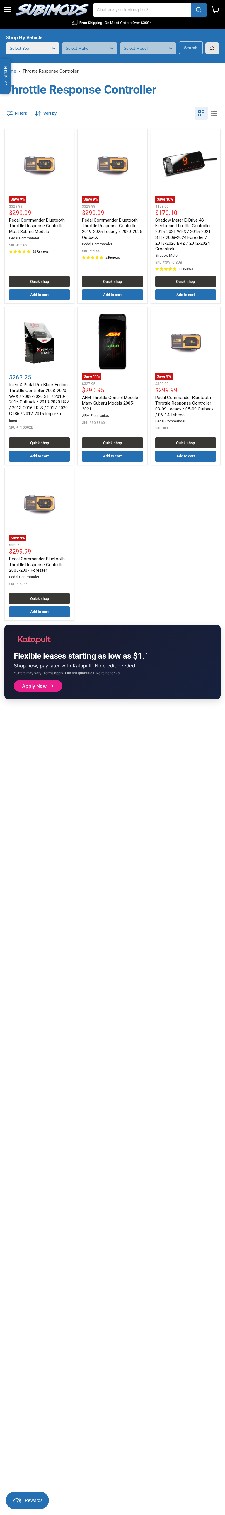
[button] (46, 113)
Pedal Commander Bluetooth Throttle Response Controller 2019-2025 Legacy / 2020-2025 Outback (112, 229)
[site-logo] (52, 10)
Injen (13, 420)
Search (191, 47)
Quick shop (39, 281)
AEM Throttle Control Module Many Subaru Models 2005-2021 (110, 403)
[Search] (199, 10)
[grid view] (201, 113)
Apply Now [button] (34, 686)
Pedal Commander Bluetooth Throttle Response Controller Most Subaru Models (37, 226)
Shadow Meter (167, 256)
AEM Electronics (95, 416)
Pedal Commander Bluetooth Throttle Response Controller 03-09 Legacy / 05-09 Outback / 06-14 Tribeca (184, 406)
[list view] (214, 113)
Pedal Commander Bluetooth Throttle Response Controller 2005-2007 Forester (37, 564)
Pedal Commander (24, 238)
